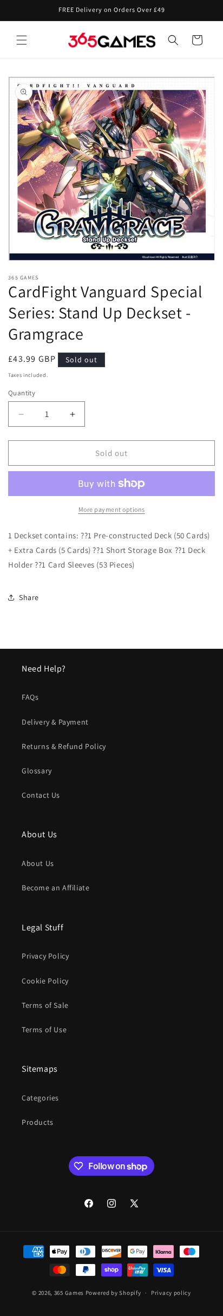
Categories (40, 1098)
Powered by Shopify (113, 1293)
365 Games (69, 1293)
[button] (22, 40)
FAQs (30, 697)
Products (38, 1122)
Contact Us (41, 795)
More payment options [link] (111, 509)
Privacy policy (171, 1293)
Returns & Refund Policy (64, 746)
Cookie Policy (45, 981)
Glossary (37, 771)
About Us (38, 863)
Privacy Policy (45, 956)
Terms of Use (44, 1029)
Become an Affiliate (55, 887)
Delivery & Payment (55, 722)
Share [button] (29, 597)
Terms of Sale (45, 1005)
